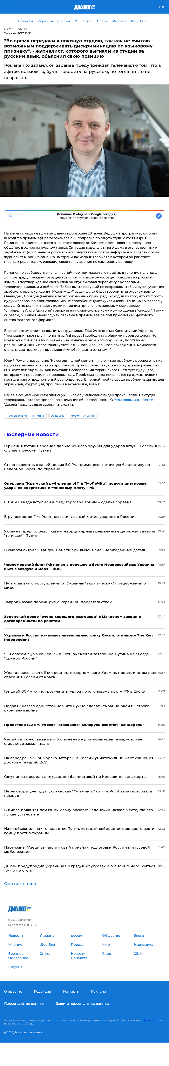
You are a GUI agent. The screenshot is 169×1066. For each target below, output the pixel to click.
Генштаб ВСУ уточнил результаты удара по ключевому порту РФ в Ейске (74, 691)
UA (161, 7)
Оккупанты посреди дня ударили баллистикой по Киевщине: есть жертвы (76, 777)
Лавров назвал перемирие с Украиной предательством (58, 602)
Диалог (8, 29)
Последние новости (31, 434)
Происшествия (16, 415)
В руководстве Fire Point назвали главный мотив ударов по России (69, 517)
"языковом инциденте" (134, 400)
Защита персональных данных (82, 1004)
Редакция (42, 991)
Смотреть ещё (20, 883)
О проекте (13, 991)
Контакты (71, 991)
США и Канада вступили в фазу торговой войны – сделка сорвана (67, 502)
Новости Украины (83, 415)
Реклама (98, 991)
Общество (58, 415)
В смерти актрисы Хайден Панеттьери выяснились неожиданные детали (75, 550)
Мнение (38, 415)
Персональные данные (24, 1004)
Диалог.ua (150, 1020)
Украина (22, 29)
